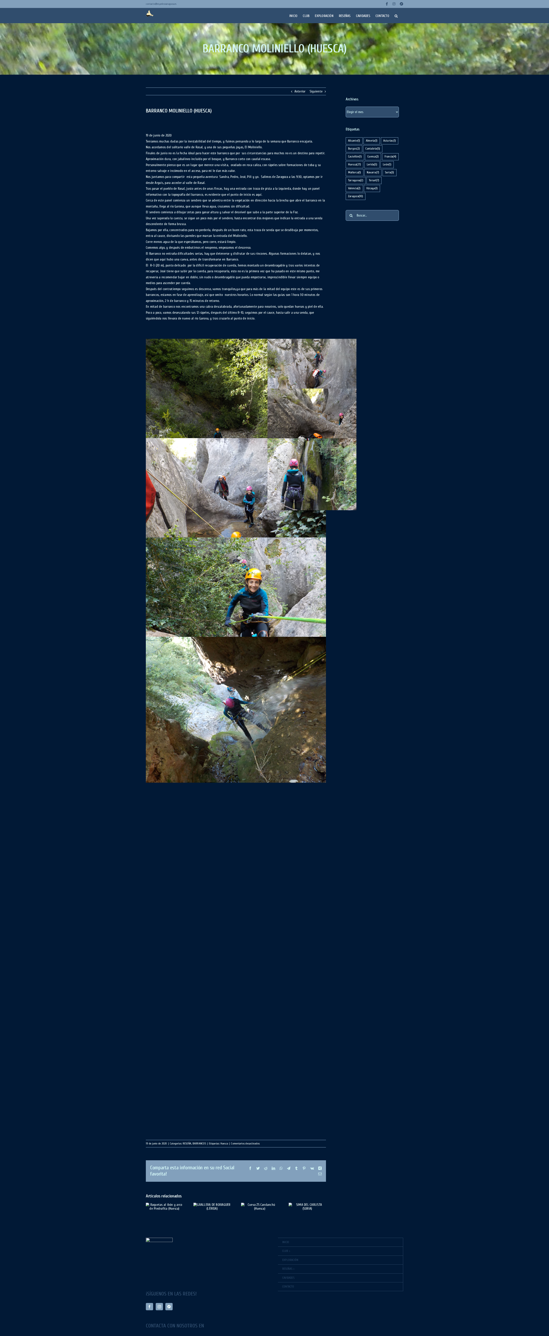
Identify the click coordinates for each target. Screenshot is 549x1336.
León (387, 164)
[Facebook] (149, 1306)
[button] (396, 15)
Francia (390, 156)
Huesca (354, 164)
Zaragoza (355, 196)
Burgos (354, 148)
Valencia (354, 188)
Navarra (373, 172)
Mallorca (354, 172)
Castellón (355, 156)
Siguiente (316, 91)
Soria (389, 172)
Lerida (372, 164)
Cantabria (372, 148)
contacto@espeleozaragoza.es (161, 3)
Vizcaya (372, 188)
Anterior (300, 91)
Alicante (354, 140)
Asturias (389, 140)
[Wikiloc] (169, 1306)
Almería (371, 140)
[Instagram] (159, 1306)
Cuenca (373, 156)
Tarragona (355, 180)
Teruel (374, 180)
